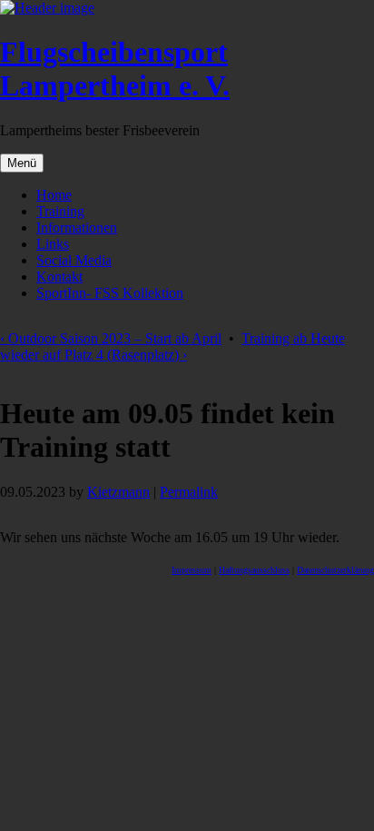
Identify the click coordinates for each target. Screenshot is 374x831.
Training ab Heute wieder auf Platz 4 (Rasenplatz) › (172, 346)
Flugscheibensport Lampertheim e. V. (115, 68)
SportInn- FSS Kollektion (109, 293)
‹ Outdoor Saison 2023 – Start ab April (110, 338)
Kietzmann (118, 492)
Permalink (189, 492)
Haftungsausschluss (254, 570)
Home (54, 195)
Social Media (74, 260)
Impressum (192, 570)
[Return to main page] (47, 7)
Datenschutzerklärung (335, 570)
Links (52, 244)
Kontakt (59, 276)
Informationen (76, 227)
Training (60, 211)
